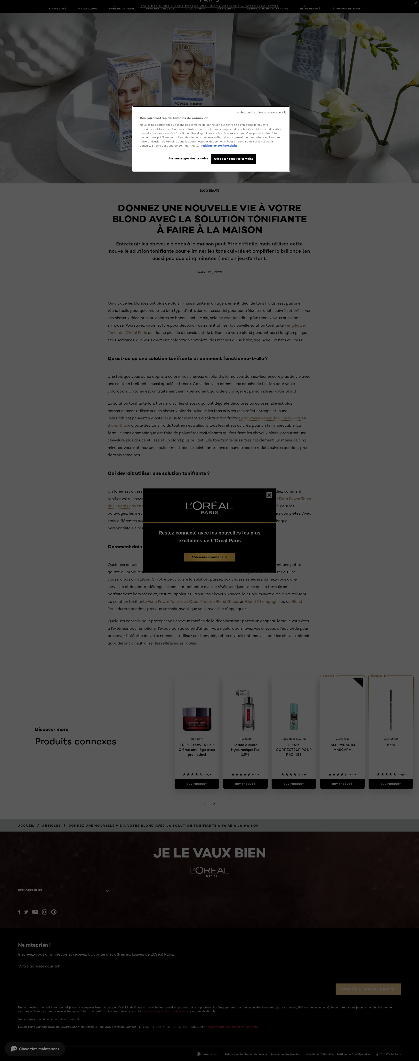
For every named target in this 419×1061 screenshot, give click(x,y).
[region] (211, 139)
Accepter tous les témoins (233, 158)
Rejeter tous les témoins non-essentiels (261, 112)
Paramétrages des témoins (189, 158)
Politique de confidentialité (219, 145)
